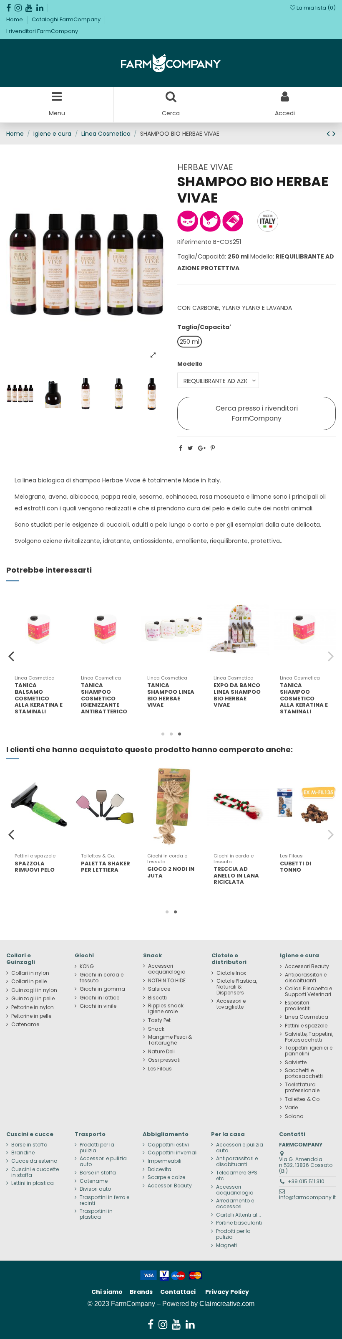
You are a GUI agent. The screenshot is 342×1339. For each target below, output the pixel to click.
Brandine (23, 1153)
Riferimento (194, 242)
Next (330, 656)
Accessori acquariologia (167, 969)
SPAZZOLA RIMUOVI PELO (35, 867)
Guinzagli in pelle (33, 999)
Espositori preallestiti (298, 1006)
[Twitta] (190, 448)
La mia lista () (315, 8)
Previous (11, 656)
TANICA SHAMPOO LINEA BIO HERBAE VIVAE (170, 695)
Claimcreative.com (226, 1303)
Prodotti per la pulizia (97, 1148)
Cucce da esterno (34, 1161)
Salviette (296, 1062)
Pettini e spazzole (306, 1026)
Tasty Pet (159, 1020)
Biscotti (157, 998)
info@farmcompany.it (307, 1197)
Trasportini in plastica (96, 1214)
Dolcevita (159, 1169)
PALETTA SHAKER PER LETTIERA (105, 867)
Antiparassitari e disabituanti (306, 978)
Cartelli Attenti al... (238, 1215)
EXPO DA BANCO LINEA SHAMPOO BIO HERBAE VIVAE (237, 695)
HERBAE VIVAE (205, 167)
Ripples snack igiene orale (166, 1008)
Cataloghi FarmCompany (67, 19)
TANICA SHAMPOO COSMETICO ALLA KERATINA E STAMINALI (304, 698)
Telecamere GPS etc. (236, 1176)
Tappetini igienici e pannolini (308, 1051)
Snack (156, 1029)
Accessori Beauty (307, 966)
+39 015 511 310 (306, 1181)
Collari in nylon (30, 973)
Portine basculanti (239, 1223)
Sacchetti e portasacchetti (304, 1073)
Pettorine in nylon (32, 1007)
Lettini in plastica (32, 1183)
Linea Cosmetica (306, 1017)
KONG (87, 966)
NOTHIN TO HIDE (167, 981)
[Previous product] (329, 133)
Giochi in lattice (99, 998)
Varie (291, 1108)
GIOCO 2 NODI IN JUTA (170, 872)
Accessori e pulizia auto (103, 1161)
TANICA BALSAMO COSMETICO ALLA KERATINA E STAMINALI (39, 698)
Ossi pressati (164, 1060)
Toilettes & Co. (303, 1099)
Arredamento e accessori (235, 1204)
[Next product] (334, 133)
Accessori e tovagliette (231, 1004)
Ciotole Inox (231, 973)
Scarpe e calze (166, 1177)
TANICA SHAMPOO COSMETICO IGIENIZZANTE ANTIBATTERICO (104, 698)
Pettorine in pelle (31, 1016)
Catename (25, 1024)
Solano (294, 1116)
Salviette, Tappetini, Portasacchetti (309, 1037)
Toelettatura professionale (302, 1087)
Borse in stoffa (29, 1145)
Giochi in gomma (102, 989)
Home (15, 19)
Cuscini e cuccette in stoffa (35, 1172)
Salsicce (159, 989)
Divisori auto (95, 1189)
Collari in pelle (29, 981)
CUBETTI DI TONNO (295, 867)
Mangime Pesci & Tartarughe (170, 1040)
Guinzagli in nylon (34, 990)
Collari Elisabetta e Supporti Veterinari (308, 991)
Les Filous (160, 1069)
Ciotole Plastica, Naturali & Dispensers (236, 987)
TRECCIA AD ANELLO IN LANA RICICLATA (236, 875)
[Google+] (202, 448)
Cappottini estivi (168, 1145)
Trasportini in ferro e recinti (104, 1200)
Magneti (226, 1245)
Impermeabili (164, 1161)
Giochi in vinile (98, 1006)
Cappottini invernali (173, 1153)
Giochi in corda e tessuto (101, 978)
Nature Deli (161, 1052)
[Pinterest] (213, 448)
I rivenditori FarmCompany (42, 31)
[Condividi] (180, 448)
